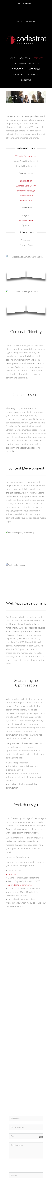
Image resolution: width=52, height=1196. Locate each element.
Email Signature (26, 195)
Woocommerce (26, 220)
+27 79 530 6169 (28, 21)
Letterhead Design (26, 190)
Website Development (26, 156)
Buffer (29, 1010)
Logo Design (26, 180)
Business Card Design (26, 185)
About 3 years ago (16, 1007)
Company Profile (26, 200)
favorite (19, 1012)
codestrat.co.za (30, 999)
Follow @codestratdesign (21, 1016)
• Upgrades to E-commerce (19, 884)
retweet (12, 1012)
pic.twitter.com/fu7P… (19, 1003)
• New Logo (11, 874)
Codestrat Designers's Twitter (22, 1008)
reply (35, 1010)
